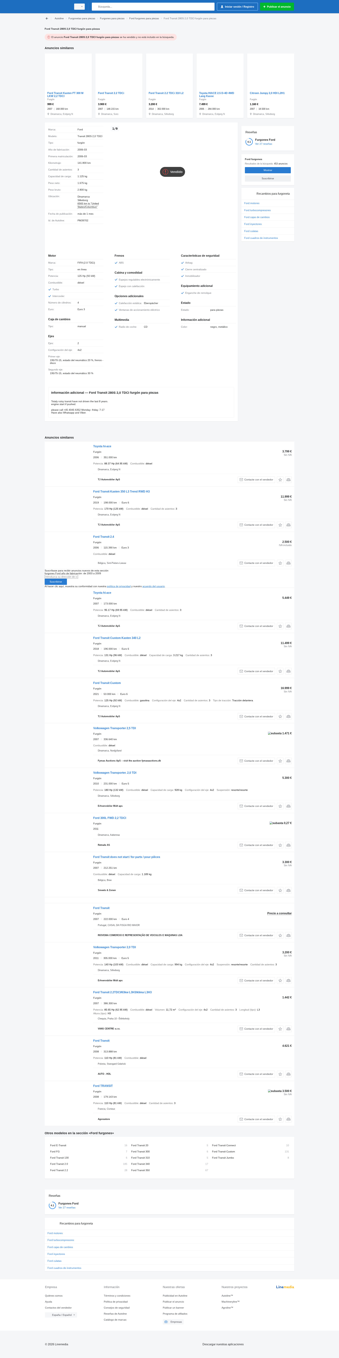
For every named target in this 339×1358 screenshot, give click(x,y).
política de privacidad (119, 586)
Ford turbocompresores (257, 210)
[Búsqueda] (95, 6)
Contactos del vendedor (58, 1307)
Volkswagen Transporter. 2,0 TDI (114, 772)
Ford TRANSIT (103, 1085)
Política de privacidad (116, 1301)
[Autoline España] (57, 6)
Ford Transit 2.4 (103, 536)
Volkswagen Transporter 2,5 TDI (114, 728)
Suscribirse (56, 581)
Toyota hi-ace (102, 446)
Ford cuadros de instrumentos (261, 238)
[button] (280, 479)
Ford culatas (251, 231)
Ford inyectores (253, 224)
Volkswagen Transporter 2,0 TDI (114, 947)
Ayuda (48, 1301)
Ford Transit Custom (107, 682)
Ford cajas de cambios (257, 217)
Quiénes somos (54, 1295)
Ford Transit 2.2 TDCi (111, 93)
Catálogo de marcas (115, 1319)
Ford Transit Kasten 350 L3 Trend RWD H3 (121, 491)
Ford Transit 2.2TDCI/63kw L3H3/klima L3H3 (122, 992)
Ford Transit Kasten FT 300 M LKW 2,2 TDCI (65, 94)
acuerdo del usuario (153, 586)
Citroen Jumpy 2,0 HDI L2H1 (267, 93)
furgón (81, 142)
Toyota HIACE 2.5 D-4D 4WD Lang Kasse (216, 94)
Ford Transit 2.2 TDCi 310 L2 (166, 93)
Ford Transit (101, 908)
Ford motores (251, 203)
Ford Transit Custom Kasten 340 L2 (117, 637)
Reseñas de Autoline (115, 1313)
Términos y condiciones (117, 1295)
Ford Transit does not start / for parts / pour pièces (126, 856)
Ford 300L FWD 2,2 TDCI (109, 817)
